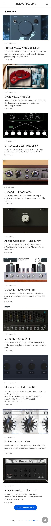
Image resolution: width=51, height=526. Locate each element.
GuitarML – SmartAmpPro (19, 289)
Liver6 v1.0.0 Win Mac (17, 96)
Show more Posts (24, 508)
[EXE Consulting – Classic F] (25, 470)
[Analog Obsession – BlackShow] (25, 220)
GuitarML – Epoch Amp (18, 192)
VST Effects (10, 43)
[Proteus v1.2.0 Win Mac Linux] (25, 27)
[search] (46, 3)
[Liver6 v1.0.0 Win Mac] (25, 76)
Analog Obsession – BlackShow (22, 240)
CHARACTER (9, 187)
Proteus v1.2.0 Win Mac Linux (21, 47)
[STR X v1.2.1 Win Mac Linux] (25, 125)
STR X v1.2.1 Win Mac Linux (21, 145)
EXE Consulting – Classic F (20, 490)
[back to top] (45, 520)
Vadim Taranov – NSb (17, 441)
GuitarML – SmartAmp (17, 338)
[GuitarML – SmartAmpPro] (25, 269)
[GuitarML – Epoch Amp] (25, 172)
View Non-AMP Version (32, 521)
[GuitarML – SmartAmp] (25, 318)
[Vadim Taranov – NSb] (25, 421)
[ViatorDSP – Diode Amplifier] (25, 367)
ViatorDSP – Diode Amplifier (20, 387)
